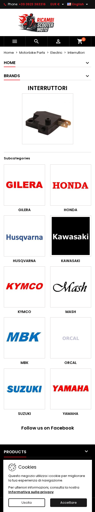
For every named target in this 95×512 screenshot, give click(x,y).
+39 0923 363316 (32, 4)
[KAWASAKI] (70, 236)
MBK (24, 362)
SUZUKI (24, 413)
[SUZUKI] (24, 389)
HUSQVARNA (24, 260)
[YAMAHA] (70, 389)
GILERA (24, 209)
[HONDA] (70, 185)
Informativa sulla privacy (31, 492)
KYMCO (24, 311)
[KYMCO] (24, 286)
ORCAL (70, 362)
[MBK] (24, 337)
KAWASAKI (70, 260)
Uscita (27, 502)
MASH (70, 311)
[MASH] (70, 286)
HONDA (70, 209)
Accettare (68, 502)
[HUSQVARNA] (24, 236)
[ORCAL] (70, 337)
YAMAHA (70, 413)
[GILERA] (24, 185)
